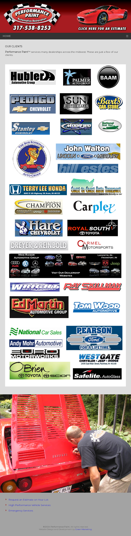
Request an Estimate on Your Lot (28, 499)
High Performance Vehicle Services (29, 505)
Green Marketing (83, 529)
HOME (7, 36)
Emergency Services (21, 510)
